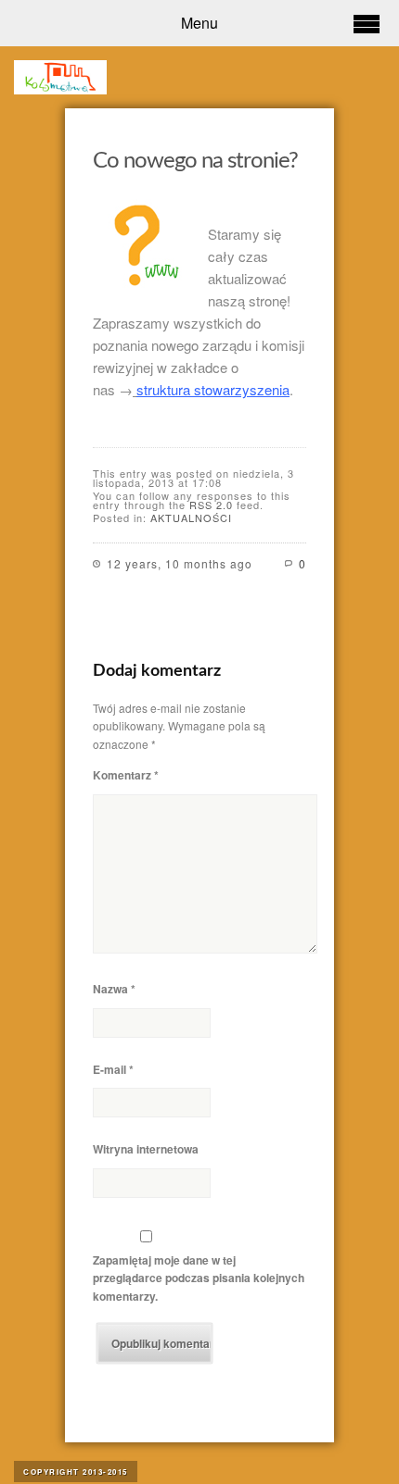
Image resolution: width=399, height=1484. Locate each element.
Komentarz (126, 775)
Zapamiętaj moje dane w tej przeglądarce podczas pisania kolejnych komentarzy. (198, 1278)
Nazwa (114, 988)
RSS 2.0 (211, 504)
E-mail (113, 1069)
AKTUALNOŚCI (191, 517)
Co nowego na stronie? (195, 161)
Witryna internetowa (146, 1149)
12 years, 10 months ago (179, 563)
